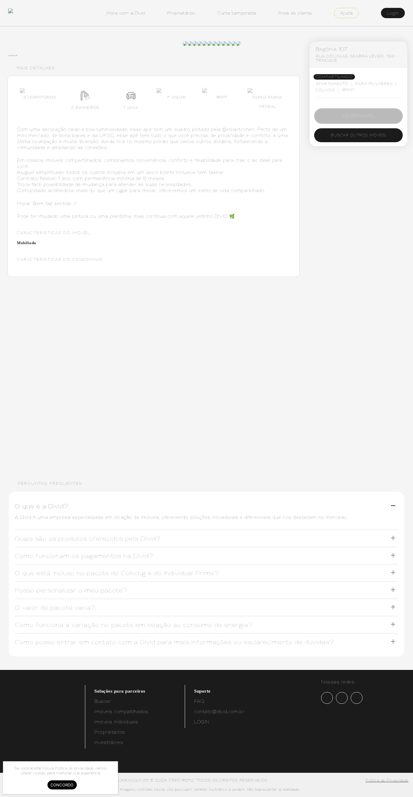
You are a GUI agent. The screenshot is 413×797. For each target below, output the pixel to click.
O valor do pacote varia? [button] (55, 607)
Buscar (102, 701)
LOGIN (202, 722)
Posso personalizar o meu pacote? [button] (71, 590)
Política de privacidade (74, 768)
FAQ (199, 701)
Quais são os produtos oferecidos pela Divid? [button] (88, 538)
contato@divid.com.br (219, 711)
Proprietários (109, 732)
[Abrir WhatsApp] (398, 781)
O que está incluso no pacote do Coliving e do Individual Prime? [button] (117, 573)
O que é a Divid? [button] (41, 506)
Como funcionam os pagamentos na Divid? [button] (84, 555)
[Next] (14, 55)
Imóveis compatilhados (121, 711)
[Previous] (10, 55)
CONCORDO (62, 784)
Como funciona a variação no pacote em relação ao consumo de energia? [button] (134, 624)
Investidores (108, 742)
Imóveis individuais (116, 722)
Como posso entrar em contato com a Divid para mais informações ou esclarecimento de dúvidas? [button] (174, 642)
